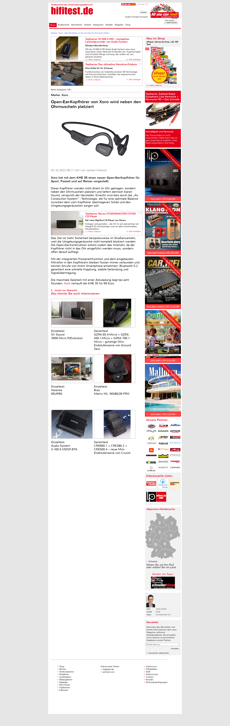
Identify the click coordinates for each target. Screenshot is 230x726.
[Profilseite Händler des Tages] (163, 588)
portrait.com (108, 672)
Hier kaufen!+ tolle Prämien (171, 21)
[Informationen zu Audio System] (163, 426)
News (53, 25)
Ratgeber (119, 24)
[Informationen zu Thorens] (175, 462)
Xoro (67, 283)
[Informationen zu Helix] (163, 444)
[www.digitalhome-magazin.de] (151, 490)
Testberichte (63, 24)
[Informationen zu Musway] (151, 456)
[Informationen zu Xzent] (163, 468)
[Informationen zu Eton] (163, 438)
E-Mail (158, 612)
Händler (109, 24)
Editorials (63, 690)
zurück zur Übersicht (66, 290)
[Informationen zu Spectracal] (163, 462)
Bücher (62, 669)
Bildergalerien (65, 679)
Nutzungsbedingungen (156, 682)
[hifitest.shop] (161, 504)
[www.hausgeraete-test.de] (163, 490)
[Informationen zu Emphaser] (175, 432)
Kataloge (63, 682)
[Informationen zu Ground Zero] (151, 444)
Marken (87, 24)
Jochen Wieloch (161, 609)
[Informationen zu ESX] (151, 438)
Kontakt (149, 679)
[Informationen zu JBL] (151, 450)
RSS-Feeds (64, 684)
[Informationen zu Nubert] (163, 456)
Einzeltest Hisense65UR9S (57, 390)
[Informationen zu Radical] (151, 462)
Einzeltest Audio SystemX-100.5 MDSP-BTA (64, 445)
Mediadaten (151, 669)
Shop (127, 24)
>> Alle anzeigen (133, 59)
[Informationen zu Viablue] (151, 468)
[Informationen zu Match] (163, 450)
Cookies (150, 677)
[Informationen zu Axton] (175, 426)
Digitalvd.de (108, 669)
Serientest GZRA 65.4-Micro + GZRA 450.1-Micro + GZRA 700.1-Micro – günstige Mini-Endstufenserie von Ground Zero (112, 340)
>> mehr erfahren (154, 85)
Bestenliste (76, 24)
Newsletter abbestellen (159, 653)
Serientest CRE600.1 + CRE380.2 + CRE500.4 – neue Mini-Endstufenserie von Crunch (112, 447)
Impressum (151, 666)
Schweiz (153, 561)
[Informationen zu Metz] (175, 450)
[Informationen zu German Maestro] (175, 438)
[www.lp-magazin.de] (151, 504)
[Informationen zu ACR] (151, 426)
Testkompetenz (66, 671)
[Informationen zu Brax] (151, 432)
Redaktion (64, 674)
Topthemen (64, 687)
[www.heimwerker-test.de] (175, 490)
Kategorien (98, 24)
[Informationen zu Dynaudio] (163, 432)
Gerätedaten (65, 677)
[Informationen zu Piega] (175, 456)
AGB (148, 671)
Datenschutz (152, 674)
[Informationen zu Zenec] (175, 468)
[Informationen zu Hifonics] (175, 444)
